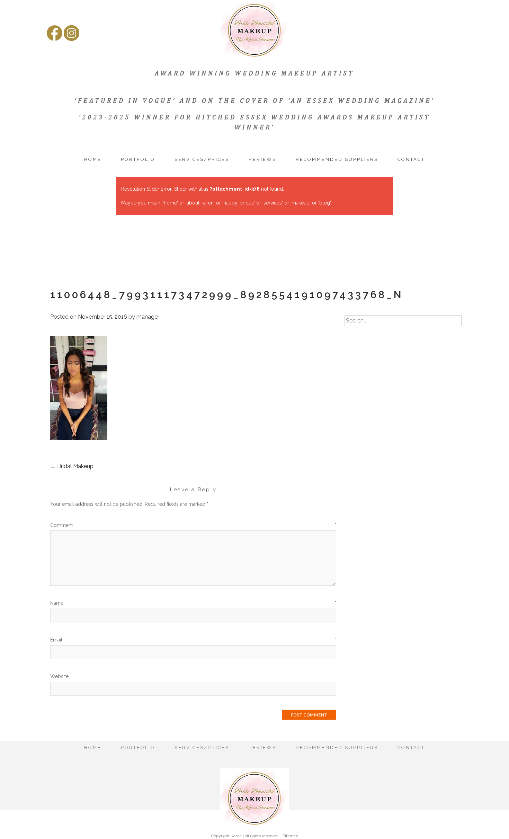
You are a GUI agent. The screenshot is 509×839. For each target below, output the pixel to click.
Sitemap (290, 835)
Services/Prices (202, 159)
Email (193, 639)
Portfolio (138, 159)
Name (193, 603)
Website (59, 676)
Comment (193, 525)
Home (92, 159)
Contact (411, 159)
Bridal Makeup (71, 466)
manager (147, 316)
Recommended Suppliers (337, 159)
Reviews (262, 159)
